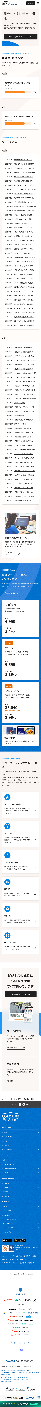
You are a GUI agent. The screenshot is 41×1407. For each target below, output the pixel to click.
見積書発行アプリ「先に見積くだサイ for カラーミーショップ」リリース (25, 270)
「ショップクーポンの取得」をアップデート (25, 360)
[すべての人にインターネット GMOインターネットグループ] (17, 1398)
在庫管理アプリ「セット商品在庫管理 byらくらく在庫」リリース (25, 172)
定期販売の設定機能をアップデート (25, 223)
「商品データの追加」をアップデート (25, 441)
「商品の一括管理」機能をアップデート (25, 215)
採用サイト (27, 1343)
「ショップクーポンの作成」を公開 (25, 373)
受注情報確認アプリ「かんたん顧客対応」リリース (25, 249)
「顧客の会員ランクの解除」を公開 (25, 432)
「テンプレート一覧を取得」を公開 (25, 449)
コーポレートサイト (16, 1343)
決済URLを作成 (19, 403)
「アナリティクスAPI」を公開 (23, 483)
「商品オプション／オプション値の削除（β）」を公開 (25, 492)
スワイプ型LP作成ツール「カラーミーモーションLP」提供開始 (25, 189)
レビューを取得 (19, 415)
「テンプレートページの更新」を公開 (25, 454)
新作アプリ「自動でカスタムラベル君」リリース (25, 317)
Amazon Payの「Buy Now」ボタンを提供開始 (25, 211)
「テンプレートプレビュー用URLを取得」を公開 (25, 458)
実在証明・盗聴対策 (5, 1375)
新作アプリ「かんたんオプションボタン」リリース (19, 84)
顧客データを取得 (20, 424)
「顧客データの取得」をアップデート (25, 479)
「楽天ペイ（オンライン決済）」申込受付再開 (25, 232)
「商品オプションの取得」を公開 (24, 471)
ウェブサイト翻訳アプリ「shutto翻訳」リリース (25, 240)
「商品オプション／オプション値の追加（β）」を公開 (25, 488)
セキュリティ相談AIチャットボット (32, 1372)
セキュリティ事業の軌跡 (6, 1381)
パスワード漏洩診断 (5, 1372)
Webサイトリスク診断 (17, 1372)
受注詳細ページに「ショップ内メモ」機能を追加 (25, 168)
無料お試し (31, 3)
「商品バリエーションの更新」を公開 (25, 496)
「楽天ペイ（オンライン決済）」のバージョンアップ (25, 219)
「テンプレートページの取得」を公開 (25, 445)
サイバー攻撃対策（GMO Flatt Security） (10, 1379)
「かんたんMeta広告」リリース (24, 245)
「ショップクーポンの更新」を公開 (25, 377)
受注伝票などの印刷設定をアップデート (25, 164)
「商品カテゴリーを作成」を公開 (24, 381)
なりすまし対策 (24, 1379)
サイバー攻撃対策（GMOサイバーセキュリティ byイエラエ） (14, 1377)
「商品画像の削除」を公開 (22, 500)
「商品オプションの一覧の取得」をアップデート (25, 466)
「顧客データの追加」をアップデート (25, 352)
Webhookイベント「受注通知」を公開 (17, 116)
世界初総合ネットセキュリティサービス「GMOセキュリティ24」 (15, 1370)
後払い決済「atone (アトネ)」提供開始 (25, 194)
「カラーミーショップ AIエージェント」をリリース (25, 278)
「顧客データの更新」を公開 (23, 347)
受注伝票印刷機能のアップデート (25, 202)
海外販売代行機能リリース (23, 160)
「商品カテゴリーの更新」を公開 (24, 390)
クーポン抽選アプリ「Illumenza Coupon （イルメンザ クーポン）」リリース (25, 206)
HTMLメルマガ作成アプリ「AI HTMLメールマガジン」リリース (25, 308)
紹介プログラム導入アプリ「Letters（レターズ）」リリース (25, 198)
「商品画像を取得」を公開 (22, 428)
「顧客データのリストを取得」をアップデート (25, 364)
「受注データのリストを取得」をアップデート (25, 356)
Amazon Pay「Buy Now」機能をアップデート (25, 274)
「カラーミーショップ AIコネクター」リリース (25, 253)
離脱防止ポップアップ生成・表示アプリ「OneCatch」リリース (25, 287)
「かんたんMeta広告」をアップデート (25, 312)
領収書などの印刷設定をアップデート (25, 181)
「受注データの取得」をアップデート (25, 369)
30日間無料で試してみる (20, 994)
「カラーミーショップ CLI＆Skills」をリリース (25, 266)
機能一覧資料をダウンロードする (20, 36)
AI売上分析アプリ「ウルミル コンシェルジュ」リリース (25, 228)
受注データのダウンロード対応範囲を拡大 (25, 177)
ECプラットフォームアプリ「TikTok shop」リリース (25, 185)
